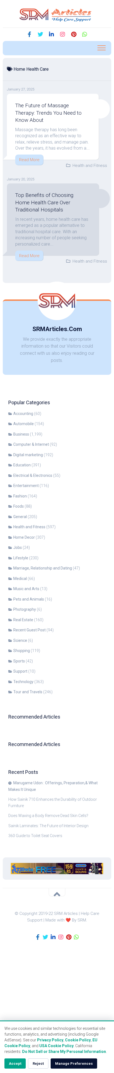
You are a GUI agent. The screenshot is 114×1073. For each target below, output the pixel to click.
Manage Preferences (74, 1063)
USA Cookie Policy (56, 1046)
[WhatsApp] (84, 34)
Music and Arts (26, 589)
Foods (18, 506)
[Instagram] (62, 34)
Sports (19, 661)
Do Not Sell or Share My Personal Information (64, 1051)
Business (21, 434)
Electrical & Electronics (32, 475)
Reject (38, 1063)
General (20, 517)
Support (20, 671)
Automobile (23, 424)
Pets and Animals (28, 599)
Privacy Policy (50, 1040)
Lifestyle (20, 558)
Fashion (20, 496)
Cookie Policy (78, 1040)
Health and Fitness (89, 165)
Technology (23, 681)
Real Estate (23, 620)
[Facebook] (29, 34)
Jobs (17, 547)
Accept (15, 1063)
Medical (20, 578)
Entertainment (26, 485)
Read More (29, 159)
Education (22, 465)
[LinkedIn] (51, 34)
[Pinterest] (73, 34)
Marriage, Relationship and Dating (42, 568)
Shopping (21, 650)
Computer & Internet (31, 444)
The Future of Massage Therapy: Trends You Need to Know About (48, 112)
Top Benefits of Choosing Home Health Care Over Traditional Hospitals (44, 202)
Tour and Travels (27, 692)
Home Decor (24, 537)
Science (20, 640)
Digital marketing (28, 455)
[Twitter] (40, 34)
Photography (24, 609)
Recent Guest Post (29, 630)
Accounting (23, 413)
